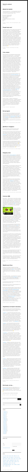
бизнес (6, 458)
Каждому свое (7, 153)
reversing (11, 457)
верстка (13, 47)
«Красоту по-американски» (13, 154)
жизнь (17, 458)
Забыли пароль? (8, 447)
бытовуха (13, 260)
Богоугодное (6, 111)
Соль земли (6, 52)
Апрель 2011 (4, 416)
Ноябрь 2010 (4, 418)
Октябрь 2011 (5, 411)
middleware (4, 457)
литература (4, 460)
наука (18, 460)
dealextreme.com (16, 321)
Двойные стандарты (8, 126)
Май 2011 (4, 415)
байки (4, 458)
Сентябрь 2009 (5, 430)
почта (18, 461)
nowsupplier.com (5, 332)
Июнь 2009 (4, 432)
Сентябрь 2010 (5, 420)
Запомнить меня (15, 446)
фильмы (18, 464)
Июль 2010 (4, 421)
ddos (5, 455)
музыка (12, 122)
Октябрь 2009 (5, 429)
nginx (7, 457)
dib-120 (7, 455)
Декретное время (7, 9)
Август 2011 (4, 413)
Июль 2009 (4, 431)
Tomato (7, 288)
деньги (12, 380)
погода (10, 461)
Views (13, 219)
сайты (15, 47)
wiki (15, 457)
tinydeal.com (4, 342)
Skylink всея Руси (7, 265)
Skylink (13, 269)
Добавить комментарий (18, 122)
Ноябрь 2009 (4, 428)
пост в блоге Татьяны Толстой (14, 74)
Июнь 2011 (4, 414)
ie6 (16, 455)
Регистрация (4, 447)
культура (10, 122)
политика (15, 461)
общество (4, 461)
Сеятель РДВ (6, 196)
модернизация (12, 460)
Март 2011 (4, 417)
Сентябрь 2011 (5, 412)
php (9, 457)
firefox (10, 148)
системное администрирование (15, 22)
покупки (12, 461)
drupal (10, 47)
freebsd (10, 22)
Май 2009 (4, 433)
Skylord (4, 22)
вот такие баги (4, 134)
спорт (12, 464)
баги (19, 457)
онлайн (16, 380)
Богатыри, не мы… (8, 385)
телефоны (15, 464)
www (12, 47)
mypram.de (4, 358)
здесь (13, 291)
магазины (14, 380)
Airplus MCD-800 (15, 276)
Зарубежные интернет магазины (12, 306)
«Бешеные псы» (12, 180)
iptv (18, 455)
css (3, 455)
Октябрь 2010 (5, 419)
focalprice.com (4, 312)
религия (14, 122)
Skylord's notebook (7, 4)
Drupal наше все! (7, 27)
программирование (16, 260)
